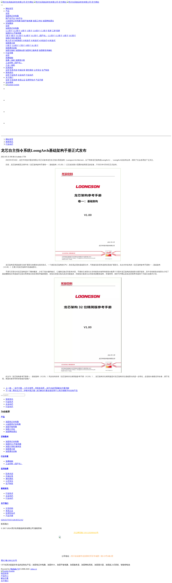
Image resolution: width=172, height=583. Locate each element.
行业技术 (9, 402)
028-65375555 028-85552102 (12, 520)
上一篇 (37, 388)
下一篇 (42, 391)
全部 (7, 13)
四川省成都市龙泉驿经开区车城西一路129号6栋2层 (92, 556)
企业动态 (9, 404)
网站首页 (9, 8)
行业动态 (9, 144)
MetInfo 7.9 (15, 569)
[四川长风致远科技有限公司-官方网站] (86, 2)
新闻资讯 (9, 142)
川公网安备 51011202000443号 (86, 533)
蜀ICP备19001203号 (9, 560)
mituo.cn (33, 569)
